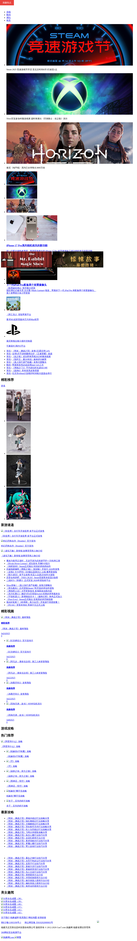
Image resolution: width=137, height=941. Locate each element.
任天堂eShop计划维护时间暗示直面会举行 (32, 373)
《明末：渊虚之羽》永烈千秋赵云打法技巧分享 (28, 861)
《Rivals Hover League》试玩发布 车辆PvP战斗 (28, 563)
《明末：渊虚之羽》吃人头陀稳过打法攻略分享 (28, 829)
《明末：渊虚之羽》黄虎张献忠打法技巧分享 (27, 841)
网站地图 (32, 917)
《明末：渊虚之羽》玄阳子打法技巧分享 (25, 863)
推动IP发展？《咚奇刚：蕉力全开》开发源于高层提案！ (33, 602)
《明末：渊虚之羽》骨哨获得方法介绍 (24, 875)
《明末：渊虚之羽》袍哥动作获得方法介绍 (26, 886)
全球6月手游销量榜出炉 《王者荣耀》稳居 (32, 354)
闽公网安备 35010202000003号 (39, 922)
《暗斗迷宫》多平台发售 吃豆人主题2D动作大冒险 (30, 575)
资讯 (8, 351)
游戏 (8, 12)
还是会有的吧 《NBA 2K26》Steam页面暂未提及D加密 (32, 577)
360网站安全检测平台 (11, 932)
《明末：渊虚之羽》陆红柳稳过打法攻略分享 (27, 821)
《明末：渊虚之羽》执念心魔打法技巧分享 (26, 835)
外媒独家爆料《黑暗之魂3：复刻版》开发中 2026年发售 (32, 569)
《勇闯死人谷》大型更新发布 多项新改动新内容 (29, 591)
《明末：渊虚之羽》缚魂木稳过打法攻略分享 (27, 818)
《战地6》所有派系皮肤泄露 (25, 370)
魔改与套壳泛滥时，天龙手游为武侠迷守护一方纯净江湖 (33, 561)
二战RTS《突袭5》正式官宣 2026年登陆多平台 (28, 580)
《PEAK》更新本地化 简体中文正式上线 (25, 605)
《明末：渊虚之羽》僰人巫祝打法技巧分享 (26, 846)
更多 (3, 386)
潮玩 (8, 17)
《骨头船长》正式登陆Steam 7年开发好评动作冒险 (30, 588)
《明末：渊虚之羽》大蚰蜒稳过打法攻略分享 (27, 824)
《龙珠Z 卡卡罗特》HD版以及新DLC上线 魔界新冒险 (31, 572)
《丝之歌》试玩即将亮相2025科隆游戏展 (31, 356)
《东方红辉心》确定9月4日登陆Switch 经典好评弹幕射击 (33, 594)
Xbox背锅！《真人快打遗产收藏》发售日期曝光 (29, 585)
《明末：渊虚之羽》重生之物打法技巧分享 (26, 858)
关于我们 (5, 917)
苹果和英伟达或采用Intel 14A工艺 (28, 365)
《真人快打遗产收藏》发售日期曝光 (29, 362)
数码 (8, 15)
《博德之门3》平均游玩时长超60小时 (29, 368)
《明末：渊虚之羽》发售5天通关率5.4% (31, 351)
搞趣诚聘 (14, 917)
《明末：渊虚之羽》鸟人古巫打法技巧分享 (26, 872)
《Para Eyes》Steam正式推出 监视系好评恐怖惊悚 (29, 599)
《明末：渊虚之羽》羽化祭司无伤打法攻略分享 (28, 827)
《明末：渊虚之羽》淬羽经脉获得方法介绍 (26, 878)
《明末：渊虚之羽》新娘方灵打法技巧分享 (26, 866)
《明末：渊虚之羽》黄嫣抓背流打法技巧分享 (27, 869)
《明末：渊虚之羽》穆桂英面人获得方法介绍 (27, 883)
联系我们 (23, 917)
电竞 (8, 20)
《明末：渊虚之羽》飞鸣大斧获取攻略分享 (26, 832)
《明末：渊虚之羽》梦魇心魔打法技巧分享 (26, 843)
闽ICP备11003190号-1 (11, 922)
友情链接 (41, 917)
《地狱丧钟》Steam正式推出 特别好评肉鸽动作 (28, 566)
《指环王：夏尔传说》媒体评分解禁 (29, 359)
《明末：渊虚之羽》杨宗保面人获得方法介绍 (27, 880)
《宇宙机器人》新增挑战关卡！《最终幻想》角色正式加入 (34, 596)
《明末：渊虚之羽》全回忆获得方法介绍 (25, 838)
